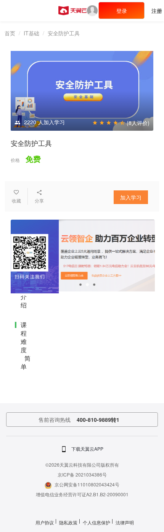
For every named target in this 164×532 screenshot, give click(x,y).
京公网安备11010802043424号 (87, 484)
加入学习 (130, 197)
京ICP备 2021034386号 (82, 474)
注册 (156, 10)
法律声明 (125, 522)
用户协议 (44, 522)
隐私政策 (68, 522)
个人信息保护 (96, 522)
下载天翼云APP (87, 448)
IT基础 (31, 33)
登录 (121, 10)
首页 (10, 33)
